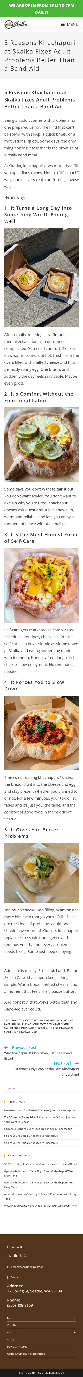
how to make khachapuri (48, 1020)
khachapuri (32, 1024)
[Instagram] (20, 1256)
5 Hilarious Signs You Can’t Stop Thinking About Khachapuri (38, 1128)
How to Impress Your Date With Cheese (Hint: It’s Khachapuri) (39, 1110)
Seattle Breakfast (50, 1024)
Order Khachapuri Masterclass (26, 1353)
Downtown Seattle (22, 1020)
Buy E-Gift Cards (17, 1346)
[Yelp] (25, 1256)
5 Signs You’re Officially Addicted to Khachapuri (31, 1135)
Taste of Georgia (37, 1027)
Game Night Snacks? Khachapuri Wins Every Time (48, 1205)
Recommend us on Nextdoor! (28, 1267)
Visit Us (11, 1325)
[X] (9, 1256)
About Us (13, 1332)
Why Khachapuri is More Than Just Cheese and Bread (47, 1164)
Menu (10, 1318)
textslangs (10, 1205)
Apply (10, 1339)
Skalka (23, 1027)
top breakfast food (25, 1031)
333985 (8, 1164)
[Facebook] (15, 1256)
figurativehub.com (14, 1171)
